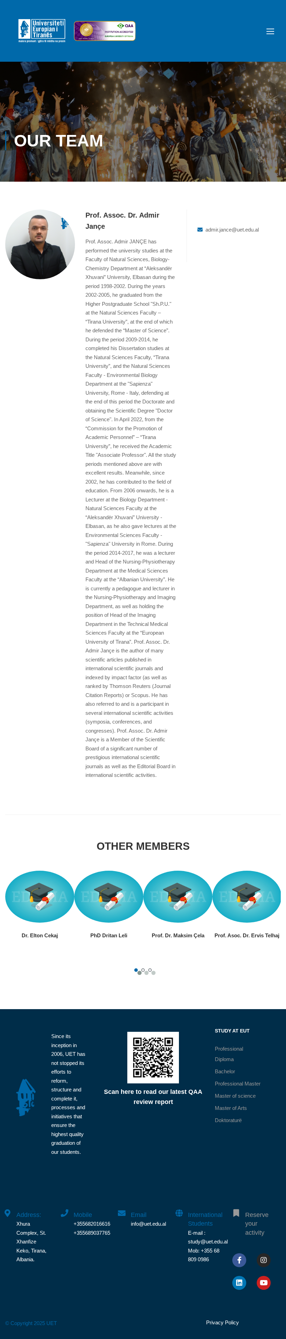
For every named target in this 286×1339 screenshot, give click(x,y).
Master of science (235, 1096)
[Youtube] (264, 1283)
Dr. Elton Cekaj (40, 935)
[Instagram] (264, 1260)
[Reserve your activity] (236, 1209)
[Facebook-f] (239, 1260)
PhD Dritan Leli (108, 935)
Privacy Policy (222, 1322)
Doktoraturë (228, 1120)
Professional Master (238, 1084)
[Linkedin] (239, 1283)
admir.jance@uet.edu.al (232, 230)
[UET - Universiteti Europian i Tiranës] (41, 34)
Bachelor (225, 1071)
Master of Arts (231, 1108)
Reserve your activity (257, 1223)
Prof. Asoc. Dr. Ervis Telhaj (246, 935)
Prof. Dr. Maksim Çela (178, 935)
